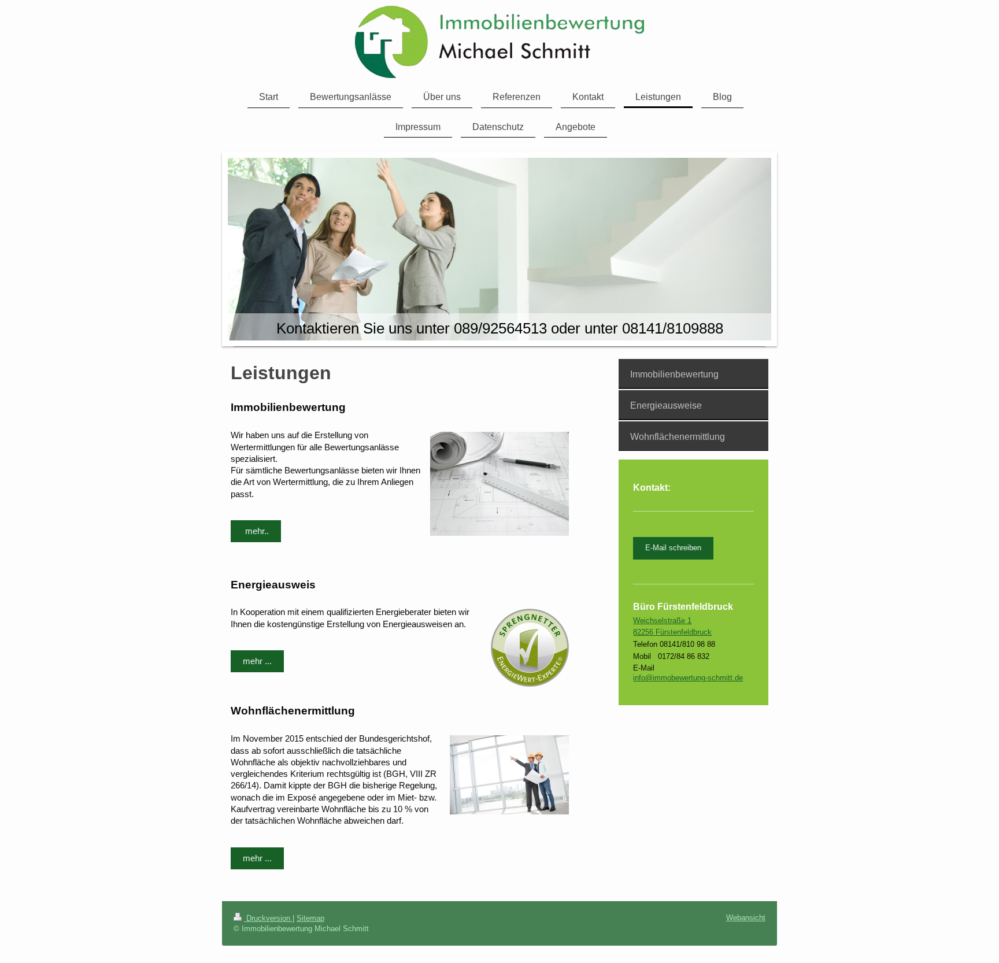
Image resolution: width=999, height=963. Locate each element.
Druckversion (268, 918)
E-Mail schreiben (673, 547)
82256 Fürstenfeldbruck (672, 632)
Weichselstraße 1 (662, 620)
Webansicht (745, 917)
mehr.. (256, 531)
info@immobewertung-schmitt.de (688, 677)
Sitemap (310, 918)
